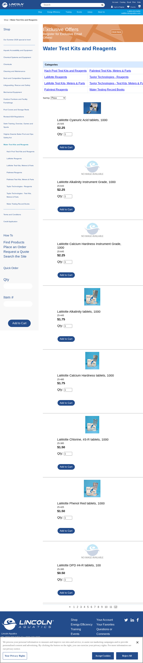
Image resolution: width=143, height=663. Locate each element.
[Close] (137, 642)
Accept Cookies (103, 655)
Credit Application (10, 221)
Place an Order (14, 247)
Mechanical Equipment (12, 92)
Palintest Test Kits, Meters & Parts (110, 70)
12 (115, 606)
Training (69, 12)
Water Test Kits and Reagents (15, 145)
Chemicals (7, 64)
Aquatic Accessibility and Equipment (17, 50)
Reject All (127, 655)
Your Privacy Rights (15, 655)
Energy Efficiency (53, 12)
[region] (71, 650)
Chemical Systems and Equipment (17, 57)
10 (106, 606)
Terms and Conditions (12, 214)
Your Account (104, 619)
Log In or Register (119, 7)
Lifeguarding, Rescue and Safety (16, 85)
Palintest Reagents (56, 89)
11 (111, 606)
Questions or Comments (104, 631)
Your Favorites (105, 624)
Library (90, 12)
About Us (101, 12)
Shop (40, 12)
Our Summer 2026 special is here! (17, 40)
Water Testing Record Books (107, 89)
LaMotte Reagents (55, 77)
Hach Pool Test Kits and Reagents (65, 70)
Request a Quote (16, 251)
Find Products (13, 242)
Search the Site (15, 256)
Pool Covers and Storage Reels (16, 110)
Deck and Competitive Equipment (16, 78)
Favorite (133, 7)
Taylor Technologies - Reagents (109, 77)
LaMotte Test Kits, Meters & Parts (64, 83)
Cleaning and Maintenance (14, 71)
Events (79, 12)
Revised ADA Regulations (13, 117)
